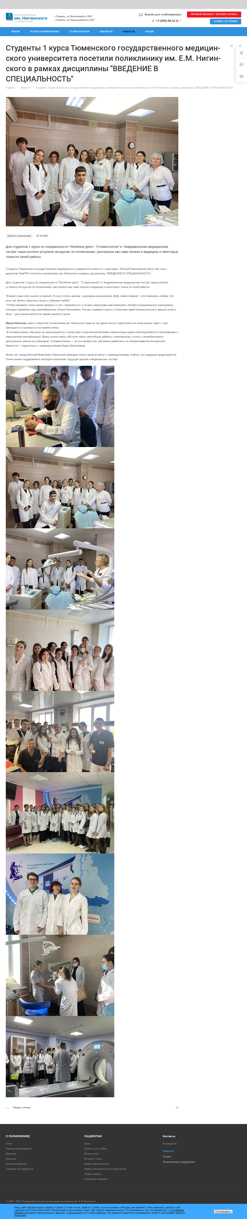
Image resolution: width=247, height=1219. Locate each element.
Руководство (170, 1143)
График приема (92, 1174)
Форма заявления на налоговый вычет (105, 1169)
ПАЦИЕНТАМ (93, 1136)
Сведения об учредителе (19, 1169)
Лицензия (11, 1158)
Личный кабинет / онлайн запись (214, 14)
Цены (87, 1143)
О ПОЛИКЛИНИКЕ (18, 1136)
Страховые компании (95, 1179)
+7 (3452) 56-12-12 (167, 20)
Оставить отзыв (93, 1158)
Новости (168, 1151)
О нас (9, 1143)
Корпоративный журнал (18, 1148)
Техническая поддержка (179, 1161)
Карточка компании (16, 1163)
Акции (167, 1156)
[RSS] (231, 45)
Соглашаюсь (223, 1211)
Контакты (169, 1136)
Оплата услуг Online (95, 1148)
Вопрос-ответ (91, 1153)
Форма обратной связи (96, 1163)
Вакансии (11, 1153)
